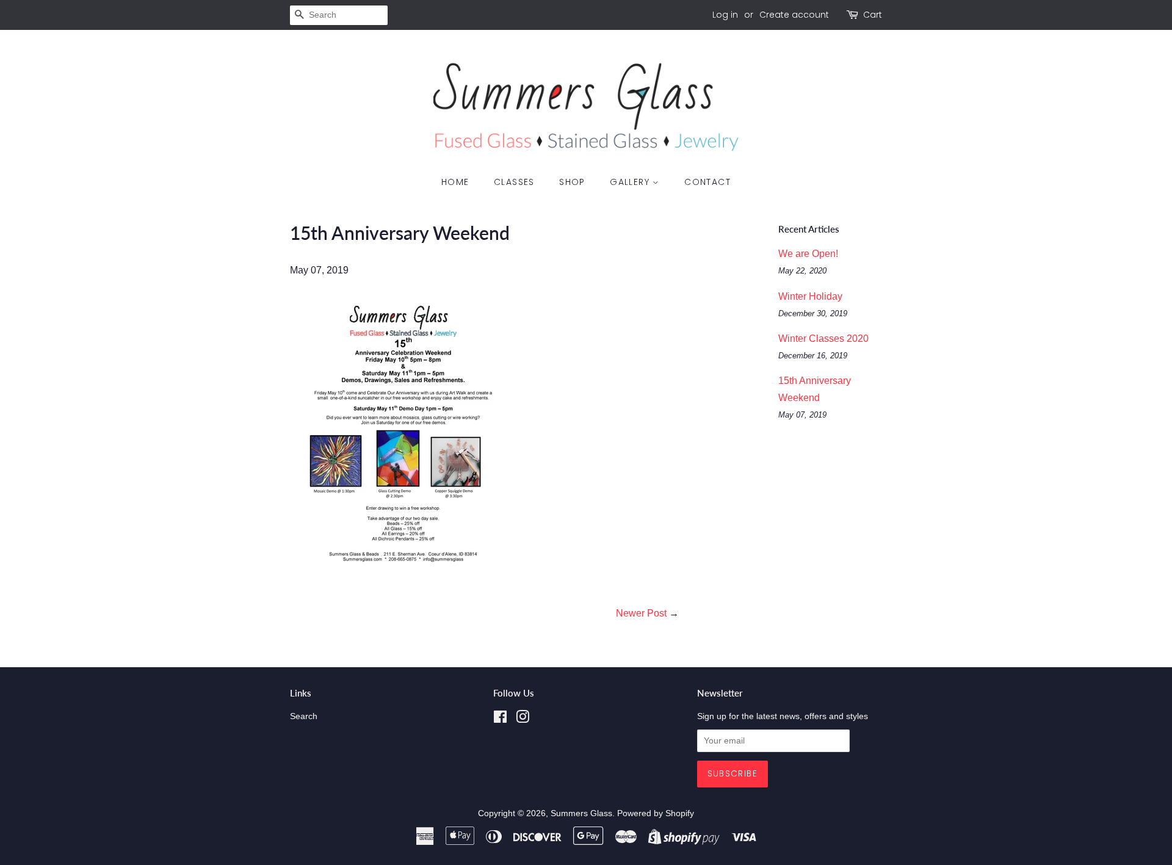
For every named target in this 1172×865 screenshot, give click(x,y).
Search (303, 716)
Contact (707, 182)
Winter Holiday (810, 296)
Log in (725, 15)
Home (455, 182)
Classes (514, 182)
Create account (794, 15)
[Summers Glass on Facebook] (500, 719)
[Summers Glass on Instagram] (522, 719)
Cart (872, 15)
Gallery (631, 182)
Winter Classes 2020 (823, 338)
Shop (572, 182)
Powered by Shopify (655, 813)
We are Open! (808, 253)
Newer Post (641, 613)
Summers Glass (581, 813)
